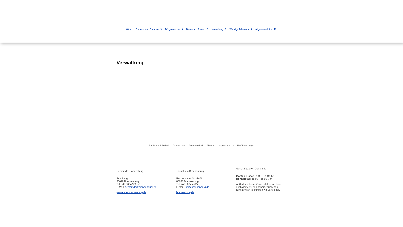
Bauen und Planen (195, 29)
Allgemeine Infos (263, 29)
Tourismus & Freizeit (159, 145)
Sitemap (211, 145)
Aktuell (128, 29)
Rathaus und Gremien (147, 29)
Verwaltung (217, 29)
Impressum (224, 145)
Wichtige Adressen (239, 29)
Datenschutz (179, 145)
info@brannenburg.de (197, 187)
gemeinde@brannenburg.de (140, 187)
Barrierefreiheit (196, 145)
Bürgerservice (172, 29)
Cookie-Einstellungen (243, 145)
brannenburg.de (185, 192)
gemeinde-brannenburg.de (131, 192)
